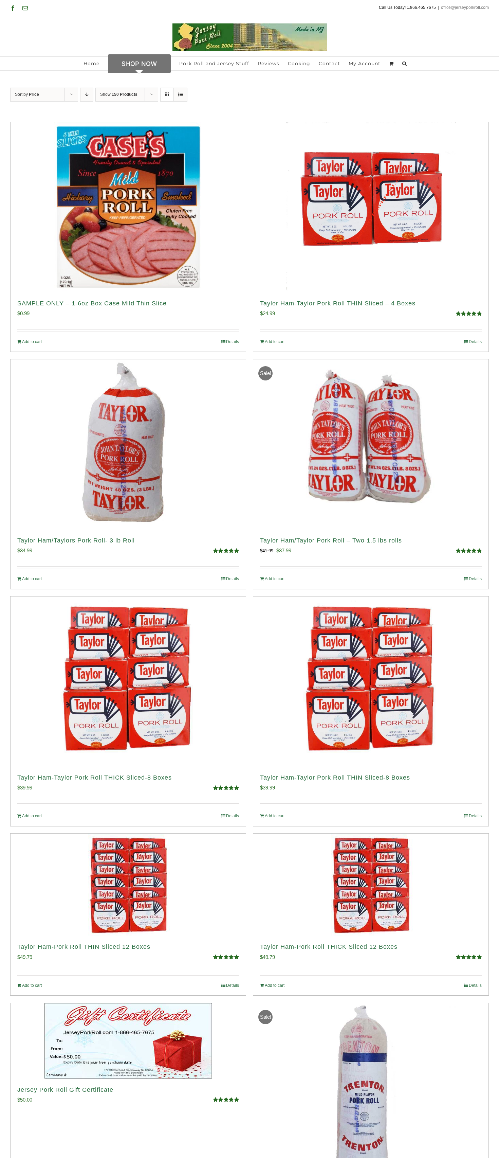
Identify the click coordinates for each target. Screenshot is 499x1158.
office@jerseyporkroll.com (465, 7)
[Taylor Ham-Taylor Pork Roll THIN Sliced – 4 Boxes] (370, 207)
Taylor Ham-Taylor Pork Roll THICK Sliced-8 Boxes (94, 777)
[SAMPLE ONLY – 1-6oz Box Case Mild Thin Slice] (128, 207)
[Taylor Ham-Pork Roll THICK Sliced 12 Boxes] (370, 885)
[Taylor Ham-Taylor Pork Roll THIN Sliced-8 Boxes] (370, 681)
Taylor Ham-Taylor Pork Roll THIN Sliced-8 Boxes (335, 777)
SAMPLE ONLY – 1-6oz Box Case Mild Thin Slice (92, 303)
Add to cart (32, 341)
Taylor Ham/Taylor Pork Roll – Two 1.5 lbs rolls (331, 540)
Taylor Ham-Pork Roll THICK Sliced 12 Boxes (329, 946)
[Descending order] (86, 95)
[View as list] (180, 94)
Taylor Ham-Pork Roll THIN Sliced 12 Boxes (83, 946)
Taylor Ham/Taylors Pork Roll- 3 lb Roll (76, 540)
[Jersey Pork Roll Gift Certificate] (128, 1041)
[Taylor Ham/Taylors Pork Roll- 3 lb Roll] (128, 444)
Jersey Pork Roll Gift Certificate (65, 1089)
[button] (404, 63)
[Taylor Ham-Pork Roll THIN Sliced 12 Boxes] (128, 885)
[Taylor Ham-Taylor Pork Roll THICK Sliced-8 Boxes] (128, 681)
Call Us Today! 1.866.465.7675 (407, 7)
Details (232, 341)
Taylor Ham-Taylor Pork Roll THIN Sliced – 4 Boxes (337, 303)
